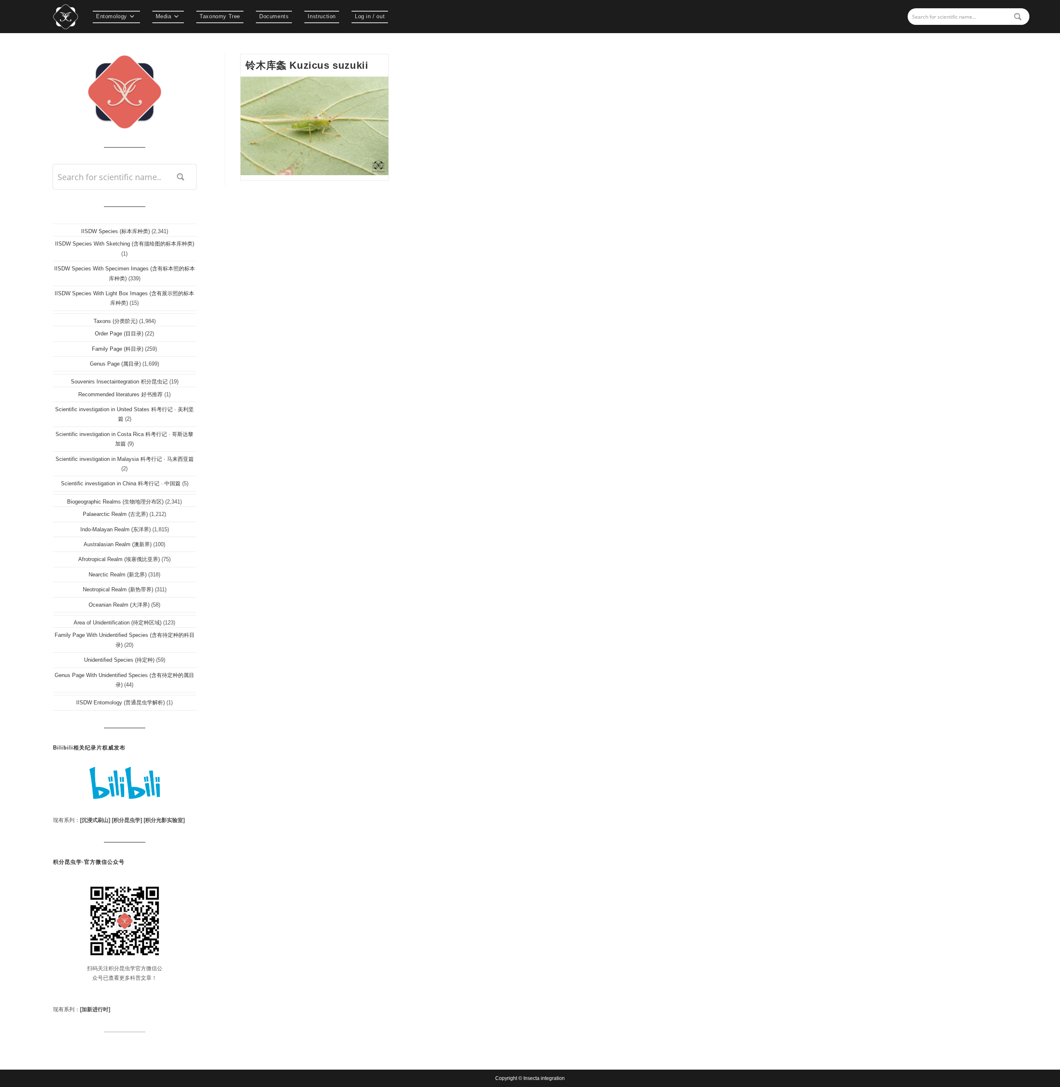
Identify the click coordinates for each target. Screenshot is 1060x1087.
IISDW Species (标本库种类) (115, 231)
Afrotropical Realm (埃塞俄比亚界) (119, 559)
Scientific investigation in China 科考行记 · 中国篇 (121, 483)
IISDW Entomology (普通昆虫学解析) (120, 702)
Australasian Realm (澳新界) (118, 544)
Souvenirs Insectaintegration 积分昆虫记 (119, 381)
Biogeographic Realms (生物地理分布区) (115, 502)
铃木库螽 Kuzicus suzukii (307, 65)
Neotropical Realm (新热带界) (118, 589)
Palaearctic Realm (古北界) (115, 514)
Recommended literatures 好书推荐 (120, 394)
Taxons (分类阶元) (115, 321)
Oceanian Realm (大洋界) (119, 605)
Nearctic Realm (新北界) (118, 574)
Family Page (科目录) (117, 349)
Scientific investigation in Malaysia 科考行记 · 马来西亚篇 (124, 459)
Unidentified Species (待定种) (119, 660)
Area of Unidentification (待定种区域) (117, 622)
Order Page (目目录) (119, 333)
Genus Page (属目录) (115, 364)
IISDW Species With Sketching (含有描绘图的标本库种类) (124, 244)
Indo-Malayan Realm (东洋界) (115, 529)
